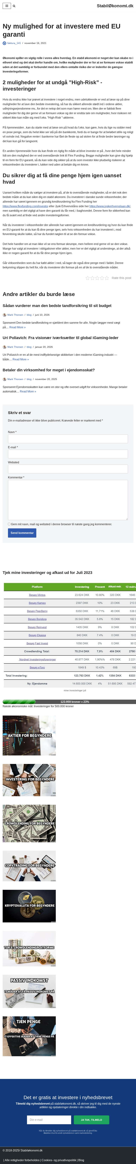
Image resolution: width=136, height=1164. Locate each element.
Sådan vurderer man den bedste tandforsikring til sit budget (57, 305)
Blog (81, 1160)
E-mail (13, 447)
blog (29, 314)
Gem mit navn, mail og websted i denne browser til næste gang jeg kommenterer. (61, 524)
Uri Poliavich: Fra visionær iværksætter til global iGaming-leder (60, 338)
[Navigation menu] (7, 6)
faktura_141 (14, 43)
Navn (12, 432)
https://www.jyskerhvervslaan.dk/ (109, 206)
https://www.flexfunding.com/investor (25, 206)
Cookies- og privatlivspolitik (59, 1160)
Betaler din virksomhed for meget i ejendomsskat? (49, 370)
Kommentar (16, 477)
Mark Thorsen (15, 314)
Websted (13, 462)
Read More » (17, 327)
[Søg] (14, 6)
